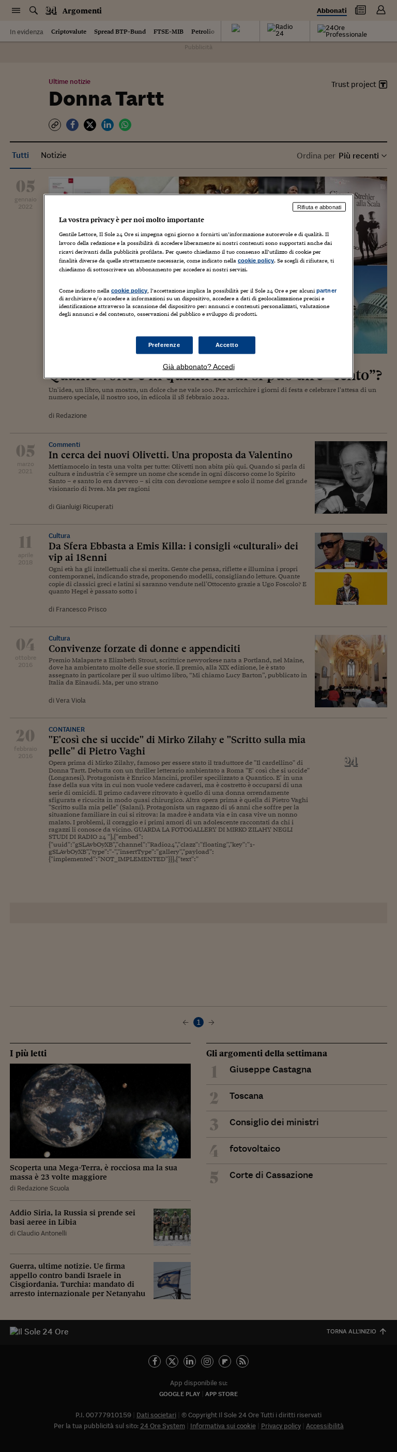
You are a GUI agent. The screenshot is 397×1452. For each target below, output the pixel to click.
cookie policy (256, 260)
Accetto (227, 344)
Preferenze (164, 344)
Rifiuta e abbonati (319, 207)
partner (326, 290)
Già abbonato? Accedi (199, 366)
